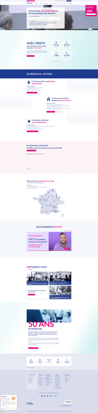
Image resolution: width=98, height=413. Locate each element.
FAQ (65, 376)
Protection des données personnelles (41, 411)
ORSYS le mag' (30, 382)
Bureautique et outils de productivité (41, 24)
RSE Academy (47, 384)
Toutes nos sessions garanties (31, 150)
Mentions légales (33, 411)
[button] (2, 412)
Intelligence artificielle (32, 22)
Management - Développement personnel (50, 22)
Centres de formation (58, 382)
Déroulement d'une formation (41, 384)
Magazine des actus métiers (67, 378)
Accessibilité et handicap (58, 387)
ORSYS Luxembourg (30, 380)
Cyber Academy (47, 383)
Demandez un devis (59, 111)
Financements (40, 380)
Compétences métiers (32, 24)
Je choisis (9, 408)
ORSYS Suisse (29, 381)
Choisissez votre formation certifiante (33, 131)
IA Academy (47, 381)
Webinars (66, 381)
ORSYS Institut (30, 377)
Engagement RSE (57, 381)
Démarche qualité (57, 380)
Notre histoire (57, 377)
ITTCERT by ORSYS (30, 376)
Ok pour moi (14, 408)
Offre (39, 376)
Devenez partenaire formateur (57, 385)
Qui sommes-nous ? (57, 376)
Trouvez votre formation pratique (32, 92)
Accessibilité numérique (58, 388)
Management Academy (48, 382)
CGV (47, 411)
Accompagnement (41, 377)
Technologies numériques (40, 22)
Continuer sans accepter (3, 408)
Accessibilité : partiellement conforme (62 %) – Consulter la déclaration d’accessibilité (60, 411)
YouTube (66, 382)
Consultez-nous (51, 111)
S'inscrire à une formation (41, 382)
